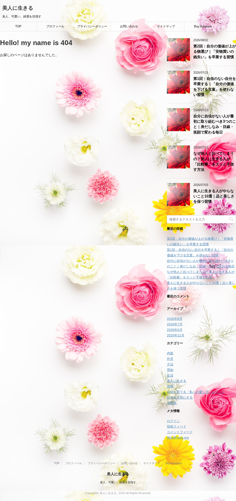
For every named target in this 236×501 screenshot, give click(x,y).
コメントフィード (180, 432)
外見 (170, 359)
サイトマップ (166, 26)
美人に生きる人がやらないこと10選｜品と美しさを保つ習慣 (213, 196)
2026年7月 (175, 324)
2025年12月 (175, 335)
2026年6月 (175, 330)
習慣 (170, 386)
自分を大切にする (180, 397)
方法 (170, 364)
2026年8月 (175, 319)
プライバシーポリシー (92, 26)
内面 (170, 353)
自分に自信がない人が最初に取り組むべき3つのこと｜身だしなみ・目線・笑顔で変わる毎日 (214, 124)
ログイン (173, 421)
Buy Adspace (203, 26)
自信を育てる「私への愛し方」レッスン (196, 392)
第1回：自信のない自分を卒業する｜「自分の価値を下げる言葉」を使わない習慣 (214, 87)
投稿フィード (176, 426)
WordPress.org (178, 437)
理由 (170, 370)
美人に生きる (17, 8)
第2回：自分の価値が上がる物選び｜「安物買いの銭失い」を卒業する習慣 (214, 51)
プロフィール (55, 26)
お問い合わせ (129, 26)
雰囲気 (172, 403)
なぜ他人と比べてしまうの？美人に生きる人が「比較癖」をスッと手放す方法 (213, 161)
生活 (170, 375)
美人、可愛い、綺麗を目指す (118, 482)
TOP (18, 26)
